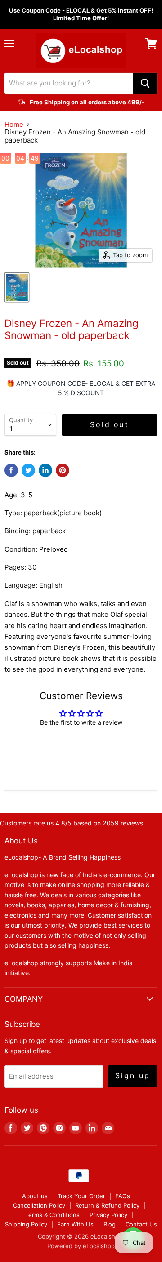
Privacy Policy (108, 1214)
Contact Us (141, 1224)
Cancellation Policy (39, 1205)
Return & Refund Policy (107, 1205)
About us (35, 1196)
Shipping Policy (26, 1224)
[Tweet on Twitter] (28, 470)
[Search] (145, 83)
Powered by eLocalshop (81, 1245)
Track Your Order (81, 1196)
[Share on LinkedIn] (45, 470)
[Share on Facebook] (11, 470)
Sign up (132, 1075)
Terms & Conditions (52, 1214)
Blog (110, 1224)
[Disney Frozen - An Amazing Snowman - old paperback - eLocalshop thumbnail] (17, 287)
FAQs (122, 1196)
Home (13, 124)
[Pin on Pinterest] (62, 470)
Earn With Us (75, 1224)
